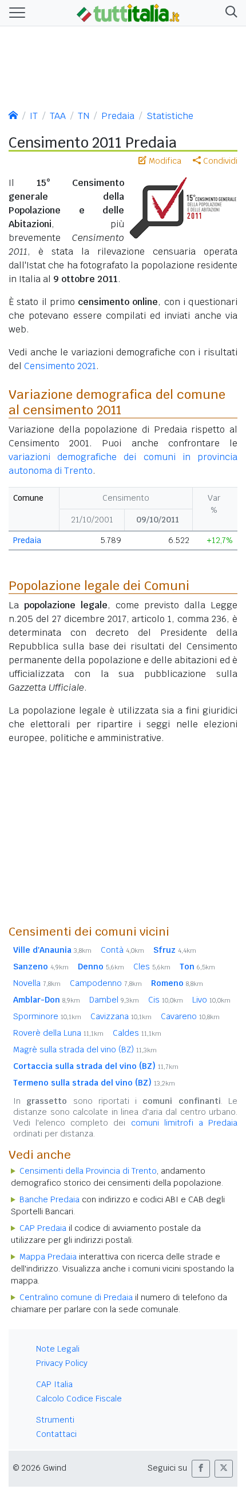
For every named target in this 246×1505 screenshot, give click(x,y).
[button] (229, 12)
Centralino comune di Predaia (76, 1297)
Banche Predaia (49, 1199)
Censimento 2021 (60, 366)
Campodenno (106, 983)
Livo (211, 1000)
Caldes (137, 1033)
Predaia (117, 116)
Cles (151, 966)
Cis (165, 1000)
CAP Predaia (42, 1228)
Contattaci (56, 1434)
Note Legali (58, 1349)
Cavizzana (121, 1016)
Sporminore (47, 1016)
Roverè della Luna (58, 1033)
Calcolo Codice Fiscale (79, 1398)
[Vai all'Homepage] (128, 12)
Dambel (114, 1000)
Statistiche (169, 116)
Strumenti (55, 1420)
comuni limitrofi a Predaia (184, 1123)
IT (34, 116)
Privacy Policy (62, 1363)
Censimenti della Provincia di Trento (88, 1171)
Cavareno (190, 1016)
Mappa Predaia (48, 1256)
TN (83, 116)
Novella (37, 983)
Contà (122, 950)
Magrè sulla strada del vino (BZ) (85, 1049)
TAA (58, 116)
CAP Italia (54, 1384)
